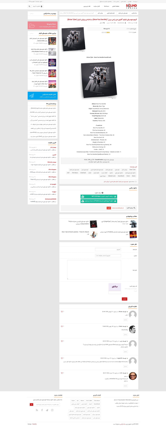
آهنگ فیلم (96, 173)
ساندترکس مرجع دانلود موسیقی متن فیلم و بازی (131, 6)
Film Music (75, 173)
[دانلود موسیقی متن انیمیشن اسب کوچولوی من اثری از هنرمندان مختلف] (52, 62)
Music (133, 176)
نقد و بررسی (87, 6)
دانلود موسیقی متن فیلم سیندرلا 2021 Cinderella (38, 194)
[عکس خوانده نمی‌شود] (115, 287)
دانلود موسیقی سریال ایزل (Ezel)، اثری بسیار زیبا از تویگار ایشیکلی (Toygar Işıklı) (42, 136)
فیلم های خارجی (111, 13)
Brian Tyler (132, 169)
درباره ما (135, 1)
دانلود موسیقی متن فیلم (93, 411)
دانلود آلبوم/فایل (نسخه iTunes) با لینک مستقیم (99, 201)
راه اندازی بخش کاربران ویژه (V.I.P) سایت (127, 406)
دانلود (111, 173)
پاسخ (125, 320)
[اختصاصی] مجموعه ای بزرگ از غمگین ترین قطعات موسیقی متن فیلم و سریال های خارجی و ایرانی (42, 128)
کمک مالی (123, 1)
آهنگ (89, 173)
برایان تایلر (100, 13)
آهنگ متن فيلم (75, 404)
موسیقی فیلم (109, 169)
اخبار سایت (97, 6)
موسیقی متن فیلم (123, 13)
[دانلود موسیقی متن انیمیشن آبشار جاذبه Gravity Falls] (52, 41)
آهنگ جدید (104, 173)
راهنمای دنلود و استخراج (106, 1)
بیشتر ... (31, 13)
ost (77, 400)
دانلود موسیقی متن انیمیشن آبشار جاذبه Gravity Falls (42, 112)
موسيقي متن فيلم (80, 411)
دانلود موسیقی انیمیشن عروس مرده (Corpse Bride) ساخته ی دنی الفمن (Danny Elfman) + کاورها (42, 132)
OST (68, 173)
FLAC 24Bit (89, 400)
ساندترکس (134, 13)
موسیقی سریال (96, 414)
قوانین (129, 1)
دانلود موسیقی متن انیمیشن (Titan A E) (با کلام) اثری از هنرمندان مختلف (32, 179)
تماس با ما (116, 1)
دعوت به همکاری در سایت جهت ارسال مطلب (126, 403)
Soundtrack (121, 176)
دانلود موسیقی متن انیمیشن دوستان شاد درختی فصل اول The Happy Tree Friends (30, 157)
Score (128, 176)
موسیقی (117, 169)
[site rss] (37, 410)
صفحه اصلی (115, 6)
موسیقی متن (85, 169)
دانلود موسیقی (91, 407)
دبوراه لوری (103, 176)
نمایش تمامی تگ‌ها (75, 418)
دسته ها (106, 6)
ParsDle (34, 424)
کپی (109, 208)
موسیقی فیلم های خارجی (97, 169)
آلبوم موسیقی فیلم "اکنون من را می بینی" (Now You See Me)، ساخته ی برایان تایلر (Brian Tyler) (102, 20)
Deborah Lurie (111, 176)
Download (83, 173)
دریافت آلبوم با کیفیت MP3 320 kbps (102, 196)
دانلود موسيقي (119, 173)
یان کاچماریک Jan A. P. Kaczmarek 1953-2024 (126, 400)
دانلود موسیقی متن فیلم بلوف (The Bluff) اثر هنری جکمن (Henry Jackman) (31, 201)
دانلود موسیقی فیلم (130, 173)
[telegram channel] (47, 410)
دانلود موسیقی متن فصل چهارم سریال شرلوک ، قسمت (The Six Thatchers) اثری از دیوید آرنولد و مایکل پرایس (42, 124)
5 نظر (101, 23)
